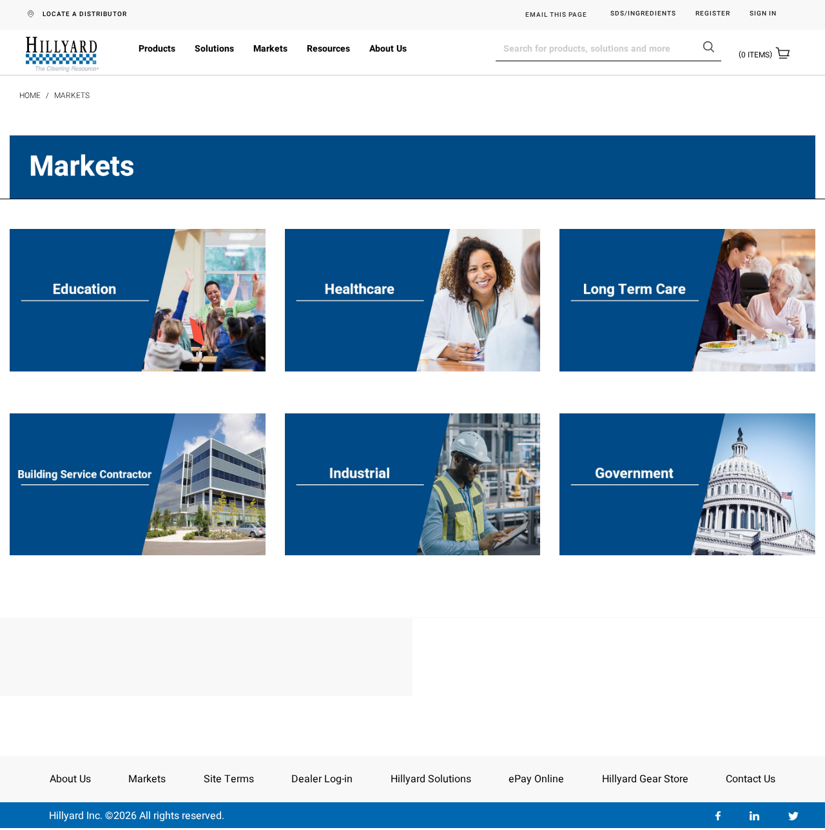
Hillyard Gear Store (645, 779)
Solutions (214, 48)
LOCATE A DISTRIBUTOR (85, 14)
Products (157, 48)
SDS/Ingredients (643, 14)
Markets (270, 48)
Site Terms (229, 779)
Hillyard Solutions (431, 779)
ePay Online (536, 779)
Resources (328, 48)
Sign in (763, 14)
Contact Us (750, 779)
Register (712, 14)
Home (30, 95)
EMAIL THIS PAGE (556, 14)
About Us (388, 48)
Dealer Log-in (322, 779)
